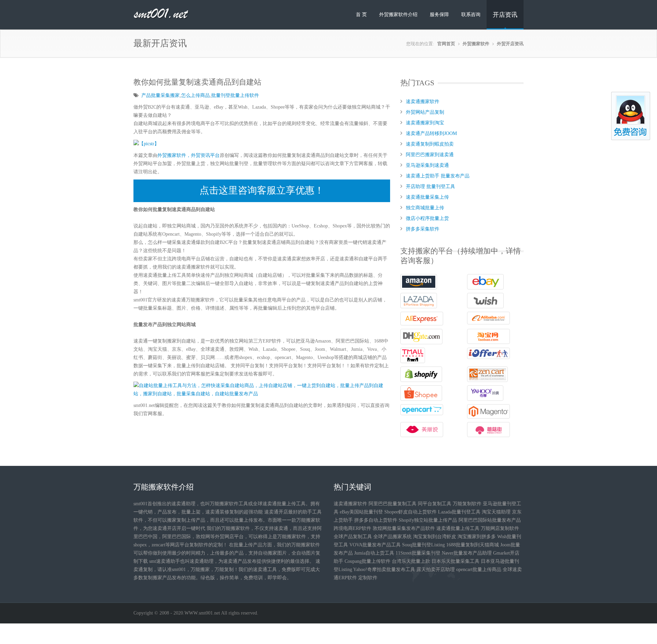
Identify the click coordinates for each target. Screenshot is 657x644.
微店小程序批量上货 (427, 218)
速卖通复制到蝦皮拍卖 (430, 144)
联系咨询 (470, 14)
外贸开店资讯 (510, 43)
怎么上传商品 (195, 95)
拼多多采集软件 (422, 229)
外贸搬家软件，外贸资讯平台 (188, 155)
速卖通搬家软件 (422, 101)
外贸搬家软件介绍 (398, 14)
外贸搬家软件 (476, 43)
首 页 (361, 14)
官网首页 (446, 43)
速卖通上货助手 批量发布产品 (437, 175)
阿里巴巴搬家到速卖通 (430, 154)
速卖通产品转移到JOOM (431, 133)
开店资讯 (505, 14)
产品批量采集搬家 (160, 95)
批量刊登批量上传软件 (235, 95)
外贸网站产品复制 (425, 112)
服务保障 (439, 14)
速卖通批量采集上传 (427, 197)
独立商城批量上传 (425, 207)
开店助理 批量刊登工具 (430, 186)
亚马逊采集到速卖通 (427, 165)
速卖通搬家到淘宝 (425, 122)
